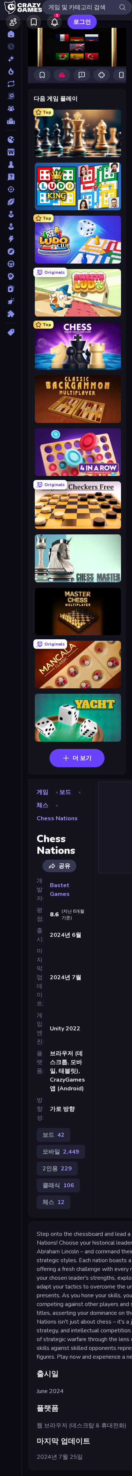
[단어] (11, 152)
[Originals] (11, 96)
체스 (42, 805)
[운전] (11, 264)
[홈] (11, 34)
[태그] (11, 332)
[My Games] (33, 22)
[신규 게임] (11, 59)
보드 (65, 792)
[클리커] (11, 301)
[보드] (11, 164)
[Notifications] (54, 22)
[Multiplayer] (11, 108)
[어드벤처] (11, 251)
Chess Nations (57, 818)
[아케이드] (11, 226)
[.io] (11, 139)
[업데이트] (11, 83)
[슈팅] (11, 189)
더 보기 (82, 758)
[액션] (11, 239)
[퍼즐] (11, 313)
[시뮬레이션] (11, 214)
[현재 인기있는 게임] (11, 71)
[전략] (11, 276)
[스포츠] (11, 202)
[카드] (11, 289)
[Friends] (13, 22)
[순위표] (11, 121)
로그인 (82, 22)
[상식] (11, 177)
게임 (42, 792)
